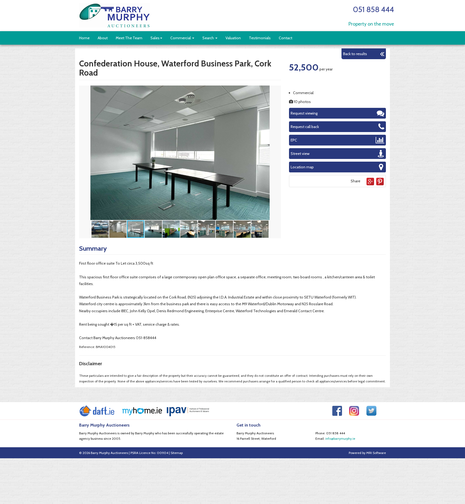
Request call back (305, 126)
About (103, 38)
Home (84, 38)
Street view (300, 153)
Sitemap (177, 453)
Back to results (355, 53)
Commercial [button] (181, 38)
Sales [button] (155, 38)
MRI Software (376, 453)
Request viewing (304, 113)
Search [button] (208, 38)
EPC (294, 140)
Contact (285, 38)
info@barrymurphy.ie (340, 438)
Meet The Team (129, 38)
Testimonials (260, 38)
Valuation (233, 38)
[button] (276, 90)
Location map (302, 167)
